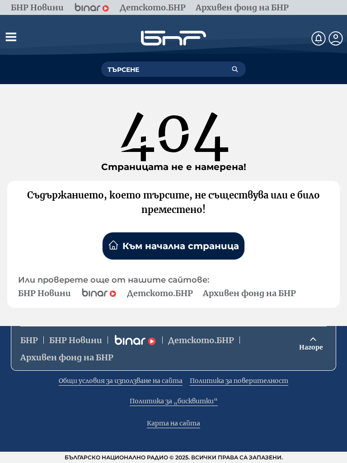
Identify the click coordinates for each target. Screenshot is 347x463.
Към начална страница (180, 246)
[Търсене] (235, 69)
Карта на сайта (173, 423)
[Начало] (173, 38)
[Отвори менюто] (11, 36)
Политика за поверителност (239, 381)
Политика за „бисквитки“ (174, 401)
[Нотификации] (318, 38)
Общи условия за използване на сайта (121, 381)
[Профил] (335, 38)
